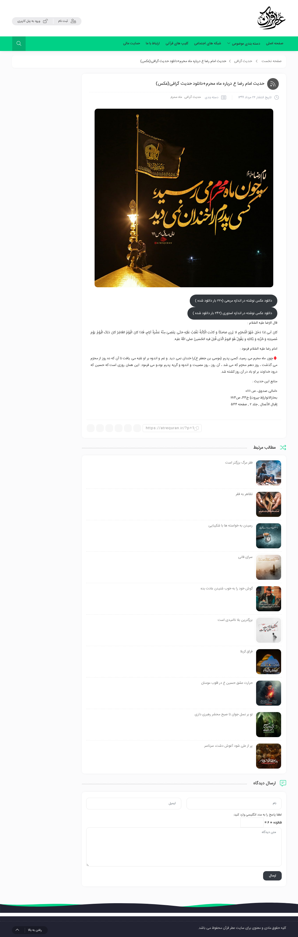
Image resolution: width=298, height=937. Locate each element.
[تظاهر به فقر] (269, 504)
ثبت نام (63, 21)
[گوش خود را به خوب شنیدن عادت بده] (269, 599)
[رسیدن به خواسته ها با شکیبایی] (269, 536)
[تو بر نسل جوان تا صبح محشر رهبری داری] (269, 725)
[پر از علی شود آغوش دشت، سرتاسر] (269, 756)
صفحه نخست (272, 61)
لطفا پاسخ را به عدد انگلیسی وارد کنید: (257, 815)
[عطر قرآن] (271, 18)
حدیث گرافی (243, 61)
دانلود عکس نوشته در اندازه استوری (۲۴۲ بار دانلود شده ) (232, 313)
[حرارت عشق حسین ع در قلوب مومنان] (269, 693)
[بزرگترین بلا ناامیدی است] (269, 630)
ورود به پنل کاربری (28, 21)
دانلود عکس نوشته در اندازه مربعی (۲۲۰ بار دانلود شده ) (233, 301)
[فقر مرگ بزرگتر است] (269, 473)
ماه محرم (176, 97)
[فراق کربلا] (269, 662)
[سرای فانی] (269, 567)
